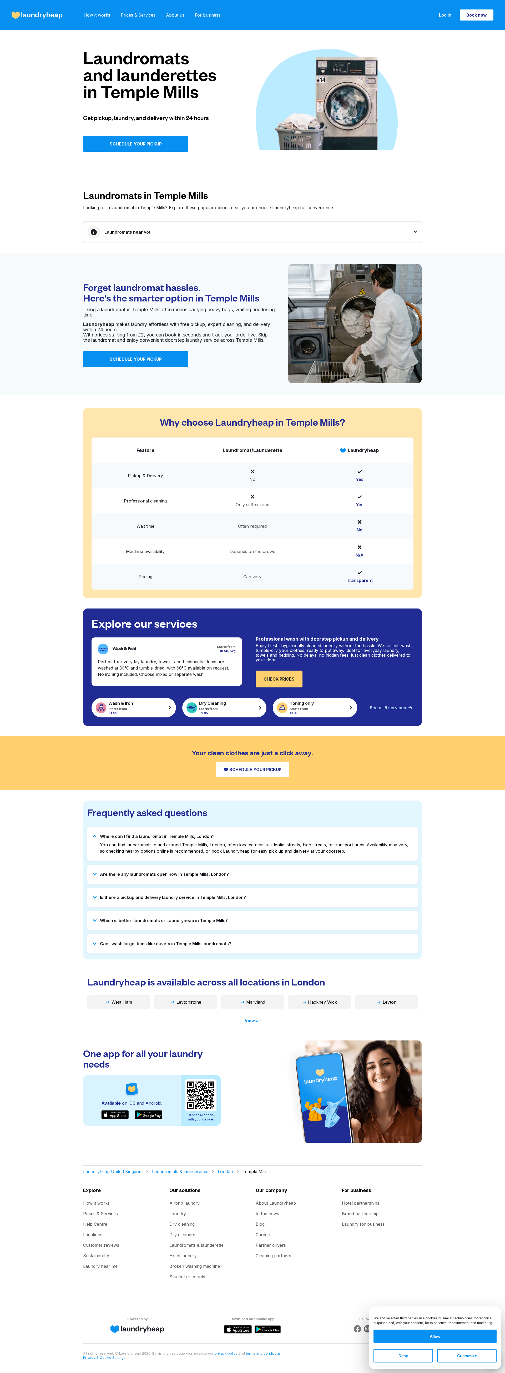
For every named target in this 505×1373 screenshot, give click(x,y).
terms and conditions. (263, 1353)
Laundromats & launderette (196, 1245)
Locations (92, 1234)
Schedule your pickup (136, 144)
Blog (260, 1224)
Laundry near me (100, 1266)
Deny (403, 1356)
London (225, 1171)
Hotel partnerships (360, 1203)
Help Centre (95, 1224)
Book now (476, 15)
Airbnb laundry (184, 1203)
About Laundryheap (276, 1203)
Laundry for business (363, 1224)
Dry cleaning (182, 1224)
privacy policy (227, 1353)
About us (175, 15)
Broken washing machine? (195, 1266)
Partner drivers (271, 1245)
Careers (263, 1234)
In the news (267, 1213)
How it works (97, 15)
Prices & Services (138, 15)
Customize (467, 1356)
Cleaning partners (273, 1255)
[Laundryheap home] (37, 15)
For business (207, 15)
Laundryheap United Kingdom (113, 1171)
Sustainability (96, 1255)
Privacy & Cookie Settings (104, 1357)
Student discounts (187, 1276)
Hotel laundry (183, 1255)
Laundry (177, 1213)
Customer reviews (101, 1245)
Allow (435, 1336)
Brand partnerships (361, 1213)
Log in (445, 15)
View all (253, 1020)
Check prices (279, 679)
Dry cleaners (182, 1234)
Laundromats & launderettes (180, 1171)
